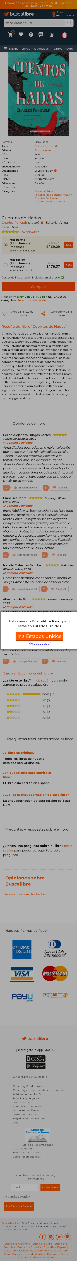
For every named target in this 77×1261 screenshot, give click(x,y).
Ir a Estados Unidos (39, 636)
